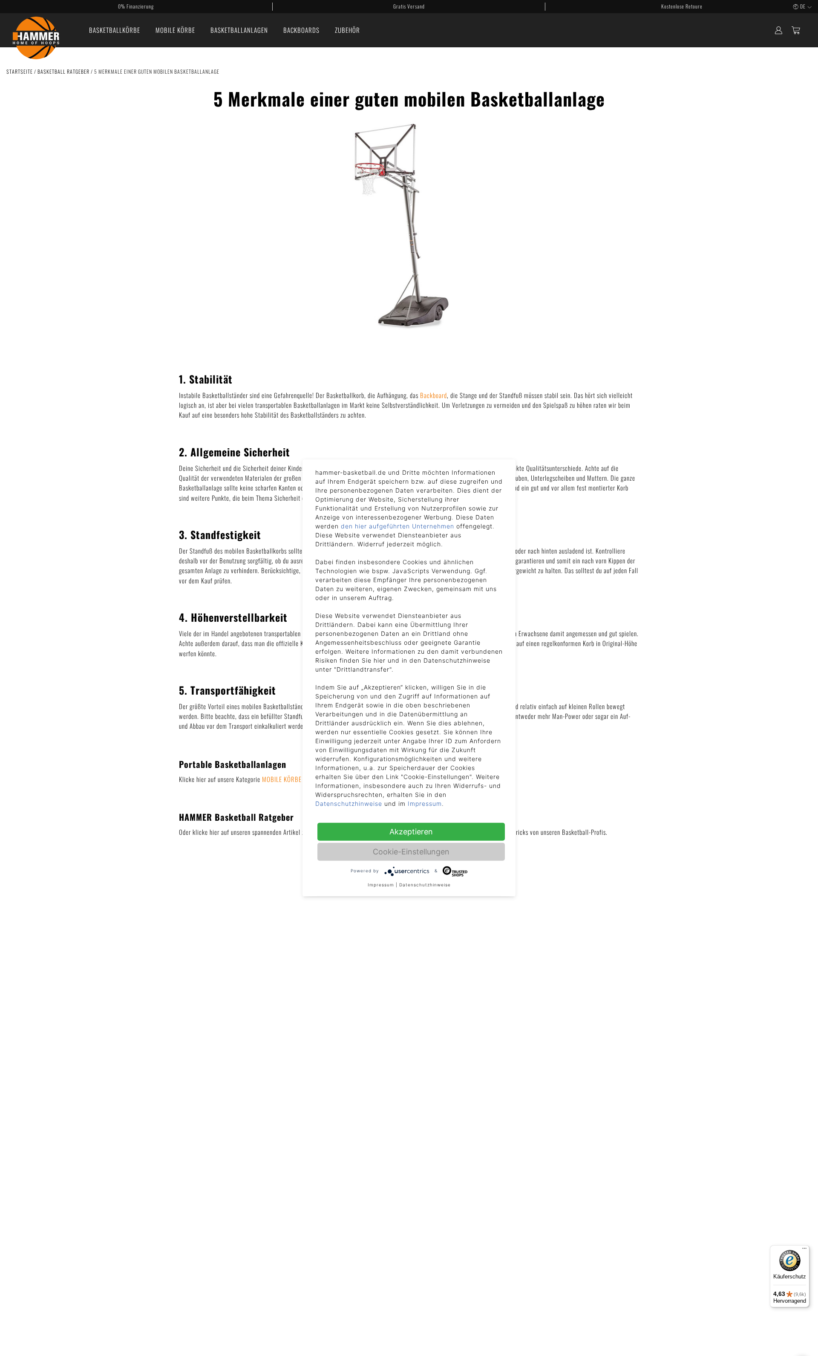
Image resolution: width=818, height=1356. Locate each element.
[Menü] (804, 1250)
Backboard (433, 395)
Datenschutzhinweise (348, 803)
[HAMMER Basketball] (36, 30)
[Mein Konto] (778, 30)
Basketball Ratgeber (64, 71)
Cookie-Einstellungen (411, 851)
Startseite (20, 71)
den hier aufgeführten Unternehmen (397, 526)
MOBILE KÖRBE (282, 779)
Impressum (425, 803)
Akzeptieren (411, 831)
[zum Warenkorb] (796, 30)
